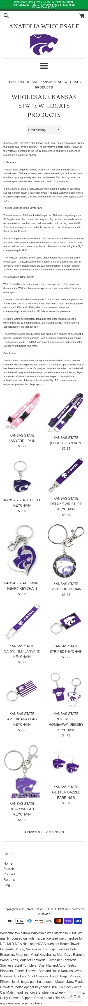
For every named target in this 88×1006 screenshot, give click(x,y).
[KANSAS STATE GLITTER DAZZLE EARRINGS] (66, 763)
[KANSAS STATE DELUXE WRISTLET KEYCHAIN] (66, 476)
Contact (9, 874)
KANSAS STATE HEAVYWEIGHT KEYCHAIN (22, 809)
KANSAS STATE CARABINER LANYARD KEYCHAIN (22, 651)
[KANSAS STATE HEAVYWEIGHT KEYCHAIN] (22, 772)
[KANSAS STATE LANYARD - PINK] (22, 411)
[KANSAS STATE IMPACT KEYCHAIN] (66, 551)
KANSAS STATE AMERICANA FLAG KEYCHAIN (22, 719)
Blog (6, 885)
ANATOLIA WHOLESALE (44, 26)
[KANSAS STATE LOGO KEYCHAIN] (22, 476)
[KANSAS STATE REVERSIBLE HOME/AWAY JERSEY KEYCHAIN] (66, 690)
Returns (9, 879)
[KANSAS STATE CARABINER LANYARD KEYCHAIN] (22, 622)
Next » (59, 832)
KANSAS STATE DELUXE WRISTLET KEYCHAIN (66, 503)
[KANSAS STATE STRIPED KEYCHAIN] (66, 622)
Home (7, 863)
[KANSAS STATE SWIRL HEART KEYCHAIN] (22, 551)
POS (61, 909)
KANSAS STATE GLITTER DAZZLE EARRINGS (66, 792)
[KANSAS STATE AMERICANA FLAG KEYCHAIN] (22, 690)
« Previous (32, 832)
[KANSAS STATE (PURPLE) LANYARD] (66, 413)
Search (8, 869)
